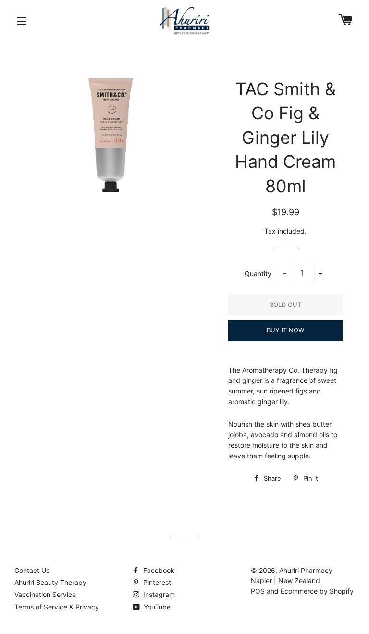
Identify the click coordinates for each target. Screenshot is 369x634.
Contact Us (31, 570)
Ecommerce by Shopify (317, 591)
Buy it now (285, 330)
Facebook (157, 570)
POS (258, 591)
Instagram (158, 594)
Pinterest (156, 582)
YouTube (156, 607)
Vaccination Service (45, 594)
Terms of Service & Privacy (56, 607)
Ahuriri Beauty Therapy (50, 582)
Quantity (258, 273)
